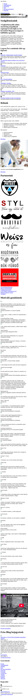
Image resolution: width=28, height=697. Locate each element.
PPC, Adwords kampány (6, 79)
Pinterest (3, 677)
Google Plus (3, 673)
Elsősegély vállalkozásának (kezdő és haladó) (11, 55)
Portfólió (3, 666)
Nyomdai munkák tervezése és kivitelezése (11, 98)
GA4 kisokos (4, 654)
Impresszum (10, 694)
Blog (5, 7)
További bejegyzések (6, 657)
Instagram (3, 678)
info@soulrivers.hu (5, 691)
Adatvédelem (4, 694)
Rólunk (5, 3)
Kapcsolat (6, 10)
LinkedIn (3, 676)
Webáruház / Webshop (6, 83)
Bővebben (3, 139)
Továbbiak (3, 294)
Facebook (3, 672)
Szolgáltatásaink (7, 5)
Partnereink (6, 6)
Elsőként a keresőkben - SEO (7, 91)
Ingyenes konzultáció (9, 9)
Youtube (3, 674)
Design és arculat (5, 72)
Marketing (3, 65)
